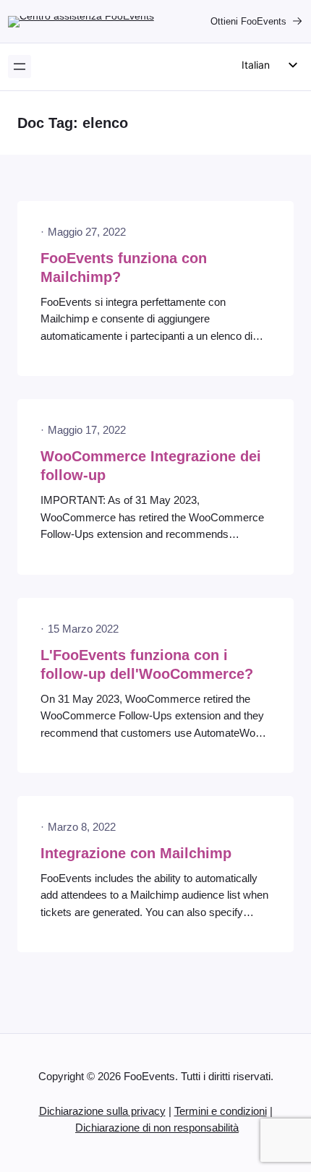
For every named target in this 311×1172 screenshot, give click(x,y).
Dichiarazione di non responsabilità (157, 1128)
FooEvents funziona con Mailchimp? (124, 267)
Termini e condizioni (220, 1111)
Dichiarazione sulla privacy (102, 1111)
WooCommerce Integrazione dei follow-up (151, 465)
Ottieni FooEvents (248, 21)
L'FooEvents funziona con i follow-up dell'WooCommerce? (147, 664)
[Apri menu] (19, 66)
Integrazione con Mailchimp (136, 853)
